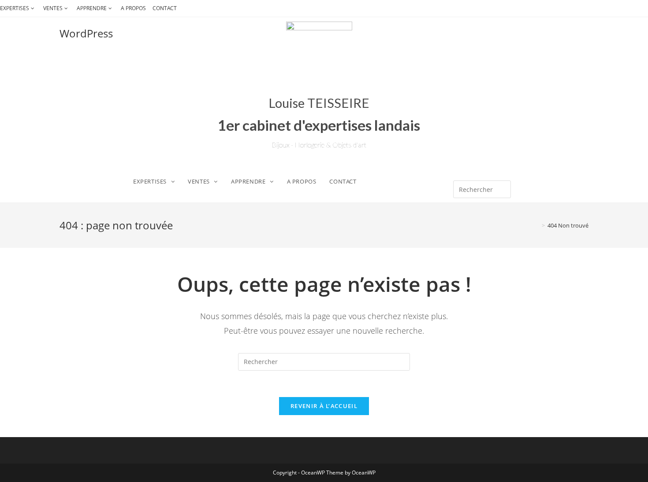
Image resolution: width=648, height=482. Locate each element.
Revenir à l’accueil (324, 406)
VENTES (53, 8)
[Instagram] (487, 164)
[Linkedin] (503, 164)
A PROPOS (133, 8)
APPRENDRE (92, 8)
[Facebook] (470, 164)
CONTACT (165, 8)
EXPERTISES (14, 8)
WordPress (86, 33)
